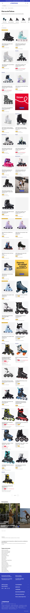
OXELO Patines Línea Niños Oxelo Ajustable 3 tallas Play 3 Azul (20, 212)
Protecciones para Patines (5, 555)
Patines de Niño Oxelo (5, 553)
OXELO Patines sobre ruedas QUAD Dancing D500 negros (21, 254)
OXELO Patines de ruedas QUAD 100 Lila (21, 86)
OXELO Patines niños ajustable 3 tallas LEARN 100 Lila (21, 233)
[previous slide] (2, 531)
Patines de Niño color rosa (5, 571)
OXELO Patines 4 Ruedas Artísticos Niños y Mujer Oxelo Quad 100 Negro (21, 128)
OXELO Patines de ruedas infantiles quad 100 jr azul (7, 274)
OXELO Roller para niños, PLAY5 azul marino (7, 254)
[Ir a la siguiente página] (18, 495)
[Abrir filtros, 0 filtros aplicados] (3, 26)
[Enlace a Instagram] (7, 588)
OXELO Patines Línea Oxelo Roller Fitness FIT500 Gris (20, 465)
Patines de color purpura (5, 564)
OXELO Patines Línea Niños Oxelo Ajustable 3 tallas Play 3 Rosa (7, 170)
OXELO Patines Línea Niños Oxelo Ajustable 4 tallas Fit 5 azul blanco (7, 87)
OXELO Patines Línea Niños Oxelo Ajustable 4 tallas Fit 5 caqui (20, 65)
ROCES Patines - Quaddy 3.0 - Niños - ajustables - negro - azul (8, 444)
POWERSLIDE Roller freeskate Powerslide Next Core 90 (20, 337)
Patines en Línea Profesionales (6, 551)
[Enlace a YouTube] (5, 588)
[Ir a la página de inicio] (14, 3)
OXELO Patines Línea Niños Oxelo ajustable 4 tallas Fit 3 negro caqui (7, 191)
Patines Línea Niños (4, 569)
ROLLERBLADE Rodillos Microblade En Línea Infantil (8, 465)
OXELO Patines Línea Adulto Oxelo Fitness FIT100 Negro (7, 44)
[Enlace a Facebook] (2, 588)
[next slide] (5, 531)
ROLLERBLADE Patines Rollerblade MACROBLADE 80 (7, 423)
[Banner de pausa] (26, 1)
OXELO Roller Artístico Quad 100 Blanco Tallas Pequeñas (8, 65)
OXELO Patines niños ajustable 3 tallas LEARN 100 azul (8, 295)
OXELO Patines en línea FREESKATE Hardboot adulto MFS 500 (7, 108)
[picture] (8, 36)
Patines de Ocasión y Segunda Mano (7, 560)
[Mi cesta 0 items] (27, 3)
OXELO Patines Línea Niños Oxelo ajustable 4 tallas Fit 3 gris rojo (20, 170)
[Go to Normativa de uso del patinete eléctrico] (18, 526)
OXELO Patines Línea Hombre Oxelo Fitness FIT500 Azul (7, 402)
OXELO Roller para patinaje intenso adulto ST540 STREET (7, 316)
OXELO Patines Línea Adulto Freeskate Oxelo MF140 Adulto (8, 212)
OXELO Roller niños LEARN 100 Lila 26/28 (7, 233)
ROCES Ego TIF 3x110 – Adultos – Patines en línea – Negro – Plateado (21, 444)
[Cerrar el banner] (27, 1)
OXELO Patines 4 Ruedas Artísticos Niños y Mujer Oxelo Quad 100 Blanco (8, 128)
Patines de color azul (4, 562)
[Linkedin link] (9, 588)
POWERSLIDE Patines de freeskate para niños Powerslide (21, 423)
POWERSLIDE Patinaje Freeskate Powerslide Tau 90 (20, 316)
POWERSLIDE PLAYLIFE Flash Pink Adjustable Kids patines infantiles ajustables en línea (20, 402)
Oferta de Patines (4, 561)
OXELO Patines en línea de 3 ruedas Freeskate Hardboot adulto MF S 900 (8, 381)
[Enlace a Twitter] (4, 588)
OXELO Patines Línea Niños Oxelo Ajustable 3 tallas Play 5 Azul (20, 149)
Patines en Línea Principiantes (6, 552)
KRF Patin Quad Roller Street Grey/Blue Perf (21, 358)
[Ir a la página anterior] (12, 495)
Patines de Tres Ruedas (5, 563)
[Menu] (2, 3)
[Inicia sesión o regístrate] (26, 3)
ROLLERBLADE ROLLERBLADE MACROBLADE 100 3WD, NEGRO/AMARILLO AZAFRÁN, (6, 358)
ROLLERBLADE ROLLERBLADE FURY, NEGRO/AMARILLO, (7, 486)
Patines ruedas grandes (5, 570)
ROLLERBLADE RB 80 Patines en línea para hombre (21, 381)
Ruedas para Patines (4, 554)
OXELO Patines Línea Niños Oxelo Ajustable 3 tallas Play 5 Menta (20, 44)
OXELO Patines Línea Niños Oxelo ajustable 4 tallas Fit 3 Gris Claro (7, 149)
